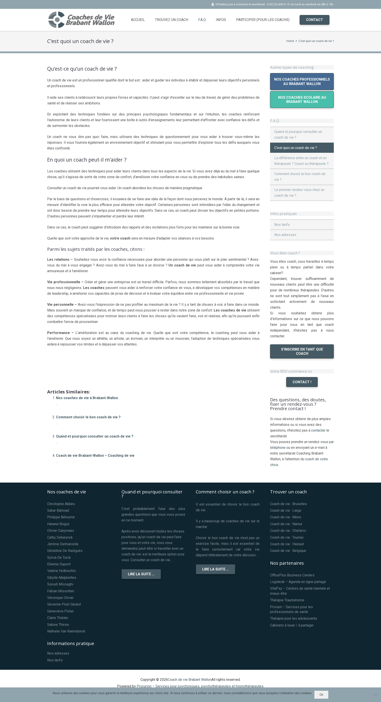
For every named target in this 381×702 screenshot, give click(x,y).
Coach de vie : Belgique (288, 551)
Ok (321, 694)
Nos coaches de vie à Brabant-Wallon (87, 398)
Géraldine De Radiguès (64, 551)
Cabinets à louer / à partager (292, 625)
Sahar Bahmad (58, 510)
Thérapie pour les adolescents (293, 618)
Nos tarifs (282, 225)
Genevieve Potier (60, 611)
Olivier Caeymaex (60, 530)
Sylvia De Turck (59, 557)
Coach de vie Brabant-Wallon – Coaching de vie (95, 455)
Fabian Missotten (60, 591)
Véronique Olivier (60, 598)
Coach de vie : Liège (285, 510)
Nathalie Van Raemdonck (66, 631)
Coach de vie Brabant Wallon (189, 679)
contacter (318, 430)
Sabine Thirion (58, 625)
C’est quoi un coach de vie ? (295, 148)
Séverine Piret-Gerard (64, 604)
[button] (208, 20)
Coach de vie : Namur (286, 524)
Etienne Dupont (59, 564)
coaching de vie (150, 344)
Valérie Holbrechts (61, 571)
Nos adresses (285, 235)
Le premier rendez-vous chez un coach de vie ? (299, 193)
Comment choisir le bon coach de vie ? (88, 417)
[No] (375, 695)
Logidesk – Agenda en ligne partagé (298, 582)
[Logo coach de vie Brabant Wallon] (83, 20)
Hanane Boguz (58, 524)
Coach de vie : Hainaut (287, 544)
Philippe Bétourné (61, 517)
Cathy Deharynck (60, 537)
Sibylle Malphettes (61, 578)
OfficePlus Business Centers (292, 575)
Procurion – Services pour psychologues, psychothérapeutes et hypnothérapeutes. (200, 686)
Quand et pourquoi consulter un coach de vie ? (94, 436)
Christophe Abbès (61, 504)
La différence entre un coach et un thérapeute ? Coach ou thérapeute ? (301, 161)
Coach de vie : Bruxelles (288, 504)
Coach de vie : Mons (285, 517)
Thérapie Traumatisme (287, 600)
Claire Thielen (57, 618)
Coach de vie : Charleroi (288, 530)
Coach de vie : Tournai (286, 537)
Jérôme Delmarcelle (62, 544)
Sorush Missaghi (60, 584)
